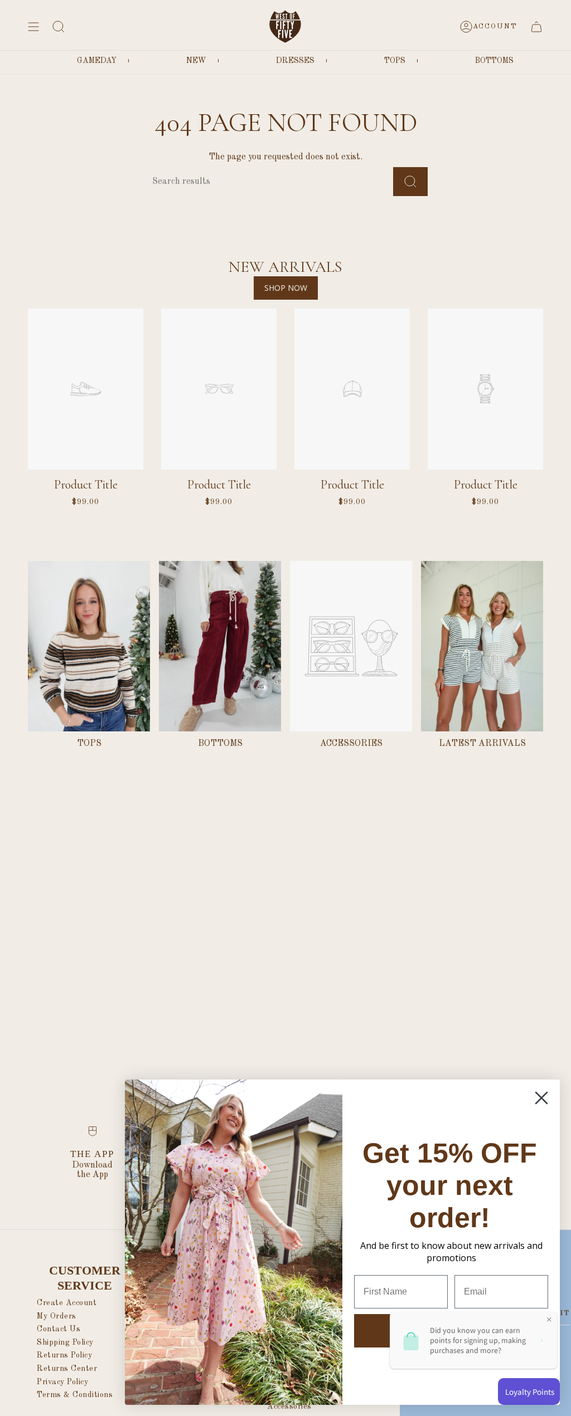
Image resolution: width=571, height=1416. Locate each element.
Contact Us (58, 1329)
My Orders (56, 1316)
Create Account (66, 1303)
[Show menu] (33, 26)
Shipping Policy (65, 1342)
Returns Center (67, 1369)
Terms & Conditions (75, 1395)
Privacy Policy (62, 1382)
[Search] (410, 181)
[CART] (536, 26)
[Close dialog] (541, 1098)
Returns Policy (64, 1355)
